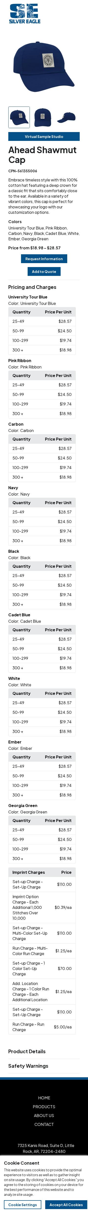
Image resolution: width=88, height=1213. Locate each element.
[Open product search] (63, 13)
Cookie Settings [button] (22, 1204)
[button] (44, 287)
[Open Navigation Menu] (73, 13)
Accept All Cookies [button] (66, 1204)
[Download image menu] (73, 37)
